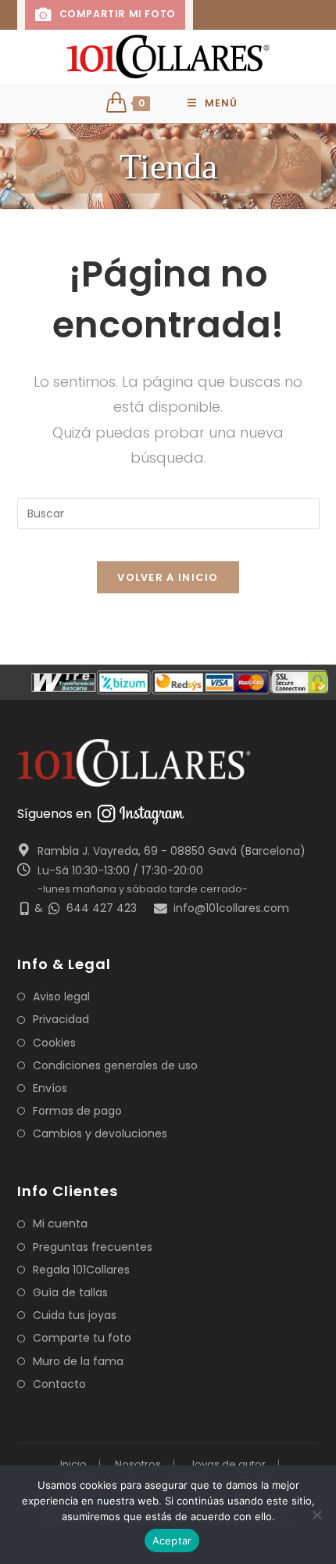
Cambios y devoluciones (100, 1133)
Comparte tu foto (82, 1338)
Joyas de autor (227, 1464)
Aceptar (172, 1540)
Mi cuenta (60, 1223)
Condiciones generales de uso (115, 1065)
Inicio (73, 1464)
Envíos (50, 1088)
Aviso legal (61, 996)
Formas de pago (77, 1111)
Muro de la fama (78, 1361)
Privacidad (61, 1019)
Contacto (59, 1384)
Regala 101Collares (81, 1270)
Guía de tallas (70, 1292)
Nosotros (138, 1464)
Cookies (54, 1042)
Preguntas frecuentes (92, 1247)
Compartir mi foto (115, 13)
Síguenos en (54, 814)
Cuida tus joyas (74, 1315)
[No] (316, 1515)
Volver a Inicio (168, 577)
